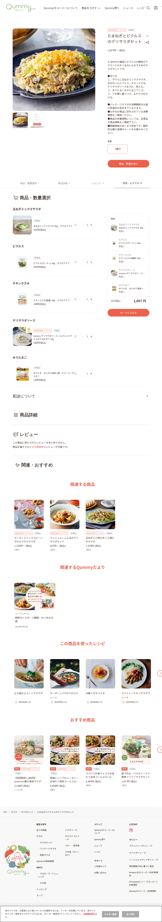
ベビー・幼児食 (72, 845)
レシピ (140, 8)
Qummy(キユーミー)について (61, 8)
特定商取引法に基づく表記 (141, 866)
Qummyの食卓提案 (45, 861)
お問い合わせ (100, 872)
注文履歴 (36, 446)
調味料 (39, 867)
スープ (39, 895)
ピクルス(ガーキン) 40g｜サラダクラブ (51, 263)
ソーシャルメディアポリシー (142, 859)
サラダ (39, 836)
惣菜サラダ (45, 854)
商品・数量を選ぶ (128, 163)
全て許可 (130, 914)
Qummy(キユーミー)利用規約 (142, 890)
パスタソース (71, 829)
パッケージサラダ (48, 848)
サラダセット (46, 842)
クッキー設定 (110, 914)
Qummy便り (112, 8)
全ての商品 (41, 829)
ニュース (128, 8)
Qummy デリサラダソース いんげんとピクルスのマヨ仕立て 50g (52, 337)
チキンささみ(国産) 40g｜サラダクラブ (51, 300)
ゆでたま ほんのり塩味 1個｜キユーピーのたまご (53, 374)
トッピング (41, 889)
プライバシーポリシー (139, 845)
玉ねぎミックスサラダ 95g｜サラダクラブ (52, 226)
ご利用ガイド (100, 866)
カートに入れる (128, 312)
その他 (43, 882)
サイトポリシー (136, 852)
